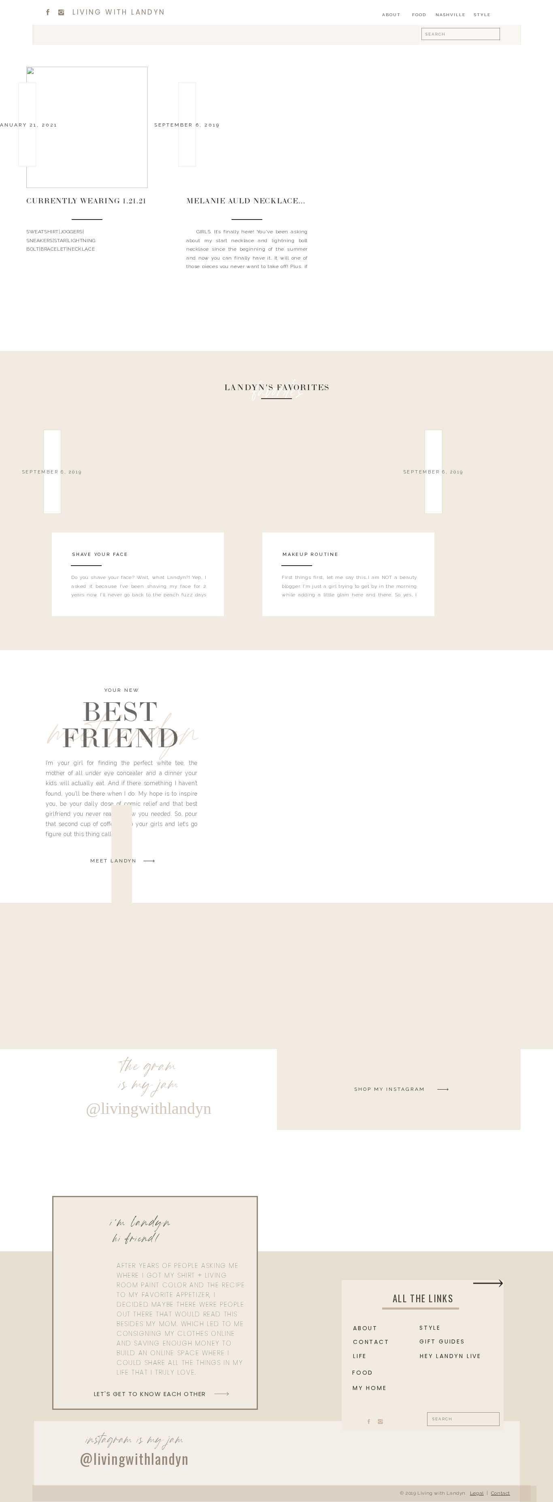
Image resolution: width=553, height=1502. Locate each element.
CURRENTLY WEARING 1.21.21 (86, 201)
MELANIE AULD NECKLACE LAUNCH (260, 201)
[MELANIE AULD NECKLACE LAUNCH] (247, 127)
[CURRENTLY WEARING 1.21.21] (87, 127)
